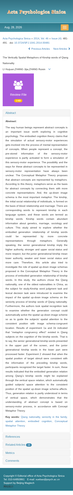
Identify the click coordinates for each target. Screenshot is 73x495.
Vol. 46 (44, 38)
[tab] (36, 113)
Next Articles (60, 48)
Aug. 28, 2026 (13, 27)
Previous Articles (40, 48)
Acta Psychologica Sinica (16, 38)
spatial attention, (16, 421)
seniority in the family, (55, 416)
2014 (36, 38)
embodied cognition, (41, 421)
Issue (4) (56, 38)
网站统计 (8, 486)
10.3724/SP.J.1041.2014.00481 (32, 42)
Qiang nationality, (31, 416)
